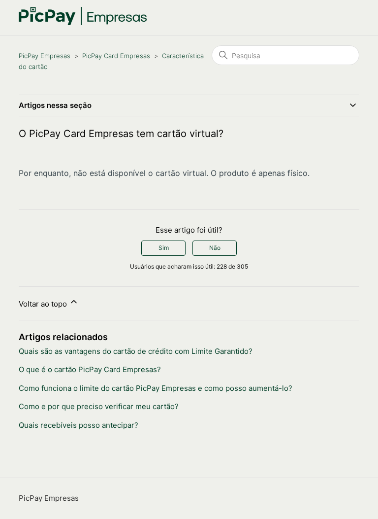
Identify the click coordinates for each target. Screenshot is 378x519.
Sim (163, 247)
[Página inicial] (83, 22)
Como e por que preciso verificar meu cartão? (99, 406)
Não (214, 247)
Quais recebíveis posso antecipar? (78, 425)
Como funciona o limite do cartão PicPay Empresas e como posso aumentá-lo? (155, 388)
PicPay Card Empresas (116, 56)
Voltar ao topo (44, 304)
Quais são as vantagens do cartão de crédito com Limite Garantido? (135, 351)
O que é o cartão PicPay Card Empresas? (90, 369)
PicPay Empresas (44, 56)
